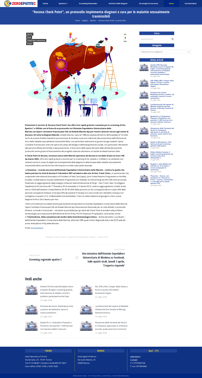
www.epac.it (135, 356)
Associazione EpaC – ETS (82, 376)
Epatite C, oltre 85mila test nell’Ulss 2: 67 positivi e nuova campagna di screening (160, 167)
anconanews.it (37, 228)
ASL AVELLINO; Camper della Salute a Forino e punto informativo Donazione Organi (111, 289)
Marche (29, 34)
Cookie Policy (106, 376)
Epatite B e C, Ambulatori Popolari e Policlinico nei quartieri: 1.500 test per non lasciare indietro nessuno (56, 325)
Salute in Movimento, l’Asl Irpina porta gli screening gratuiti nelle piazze (160, 144)
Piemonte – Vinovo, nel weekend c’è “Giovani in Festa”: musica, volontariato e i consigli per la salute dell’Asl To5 (161, 179)
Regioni (29, 44)
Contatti (133, 359)
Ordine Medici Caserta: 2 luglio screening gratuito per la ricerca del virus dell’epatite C (161, 155)
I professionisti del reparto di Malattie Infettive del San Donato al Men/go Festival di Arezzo (111, 309)
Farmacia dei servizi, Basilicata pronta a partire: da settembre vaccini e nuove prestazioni (56, 309)
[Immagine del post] (31, 290)
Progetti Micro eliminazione (36, 40)
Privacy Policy (96, 376)
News (29, 37)
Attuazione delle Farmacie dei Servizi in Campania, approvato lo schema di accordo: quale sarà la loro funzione (111, 325)
